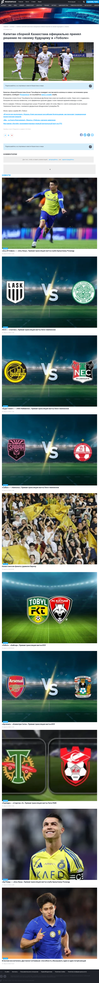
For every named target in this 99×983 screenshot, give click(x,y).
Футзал (54, 5)
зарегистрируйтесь (68, 159)
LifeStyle (39, 5)
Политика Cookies (60, 972)
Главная (20, 2)
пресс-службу (46, 94)
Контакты (14, 972)
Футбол (3, 5)
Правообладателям (46, 972)
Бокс (15, 5)
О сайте (7, 972)
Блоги (27, 2)
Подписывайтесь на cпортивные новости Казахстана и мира (24, 85)
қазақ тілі (92, 2)
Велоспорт (88, 5)
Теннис (46, 5)
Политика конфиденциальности (77, 972)
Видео (40, 2)
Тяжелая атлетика (76, 5)
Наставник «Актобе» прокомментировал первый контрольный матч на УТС (32, 123)
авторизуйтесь (53, 159)
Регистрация (71, 2)
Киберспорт (30, 5)
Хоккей (21, 5)
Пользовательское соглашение (29, 972)
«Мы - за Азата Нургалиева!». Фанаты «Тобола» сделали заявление (29, 120)
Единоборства (63, 5)
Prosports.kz (24, 94)
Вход (79, 2)
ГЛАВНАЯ (5, 26)
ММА (10, 5)
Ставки (33, 2)
